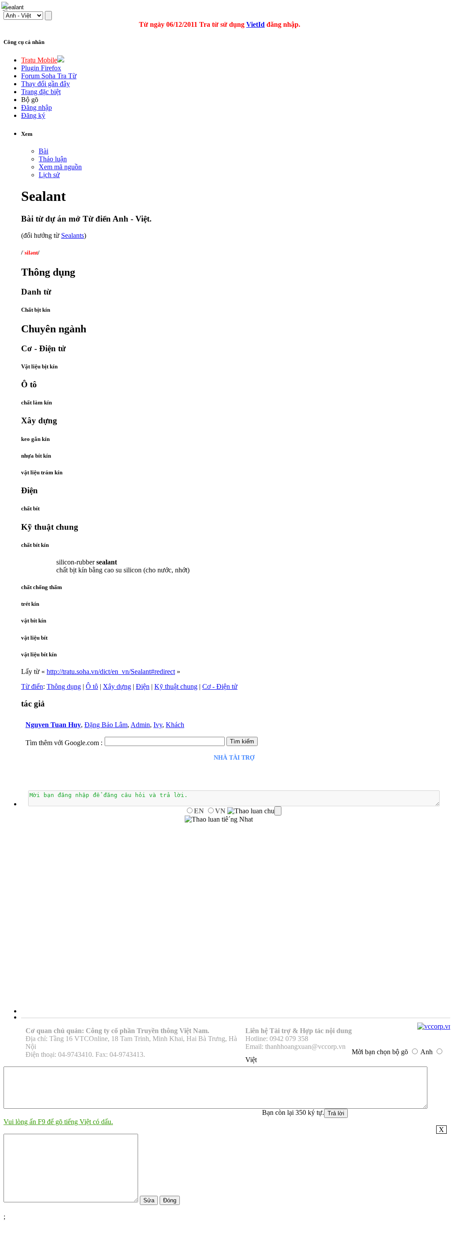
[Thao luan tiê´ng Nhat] (219, 819)
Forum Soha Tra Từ (49, 76)
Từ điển (32, 686)
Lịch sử (49, 174)
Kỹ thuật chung (175, 686)
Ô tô (92, 686)
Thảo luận (53, 159)
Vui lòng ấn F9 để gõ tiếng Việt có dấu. (58, 1121)
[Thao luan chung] (254, 811)
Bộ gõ (29, 99)
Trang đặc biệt (41, 91)
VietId (255, 24)
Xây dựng (117, 686)
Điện (142, 686)
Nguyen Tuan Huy (53, 724)
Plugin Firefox (41, 68)
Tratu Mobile (39, 60)
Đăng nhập (36, 107)
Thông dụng (64, 686)
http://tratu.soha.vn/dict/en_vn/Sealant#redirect (111, 671)
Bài (43, 151)
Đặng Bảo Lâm (106, 724)
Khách (175, 724)
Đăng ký (33, 115)
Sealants (72, 235)
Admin (140, 724)
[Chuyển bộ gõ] (6, 6)
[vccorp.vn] (434, 1026)
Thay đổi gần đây (45, 83)
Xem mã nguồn (60, 167)
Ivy (157, 724)
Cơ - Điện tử (219, 686)
